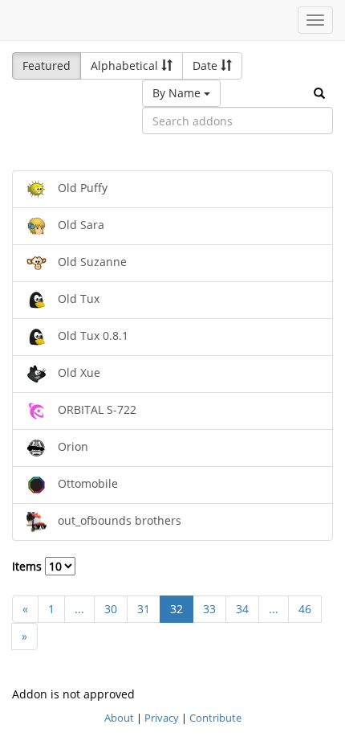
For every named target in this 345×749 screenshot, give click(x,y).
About (119, 717)
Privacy (161, 717)
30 (110, 608)
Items (28, 566)
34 (242, 608)
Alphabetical (126, 65)
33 (209, 608)
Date (207, 65)
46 (304, 608)
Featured (46, 65)
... (79, 608)
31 (143, 608)
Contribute (215, 717)
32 (176, 608)
